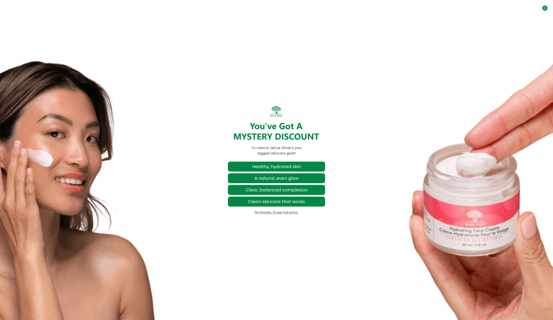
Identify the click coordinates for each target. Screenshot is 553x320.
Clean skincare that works (276, 202)
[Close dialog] (545, 8)
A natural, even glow (276, 178)
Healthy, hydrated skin (276, 167)
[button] (276, 212)
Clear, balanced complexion (277, 190)
